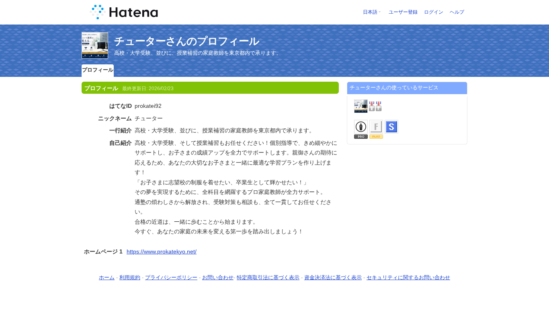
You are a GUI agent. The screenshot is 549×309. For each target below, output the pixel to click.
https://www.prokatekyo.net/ (162, 251)
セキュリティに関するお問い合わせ (408, 277)
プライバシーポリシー (171, 277)
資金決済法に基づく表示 (333, 277)
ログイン (433, 12)
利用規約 (129, 277)
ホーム (107, 277)
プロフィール (97, 70)
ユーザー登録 (403, 12)
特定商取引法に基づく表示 (268, 277)
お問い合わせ (218, 277)
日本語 (370, 12)
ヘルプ (457, 12)
